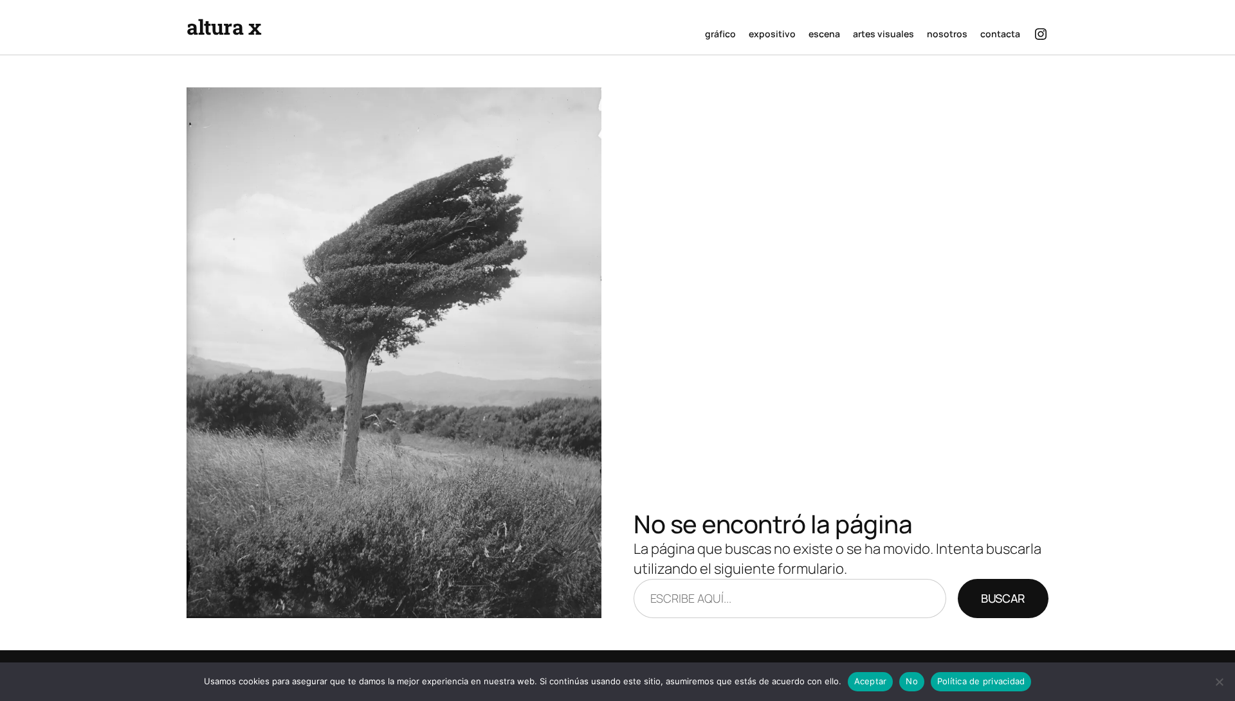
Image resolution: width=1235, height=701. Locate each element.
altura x (224, 26)
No (912, 681)
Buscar (1003, 598)
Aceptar (870, 681)
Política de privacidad (981, 681)
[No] (1218, 681)
